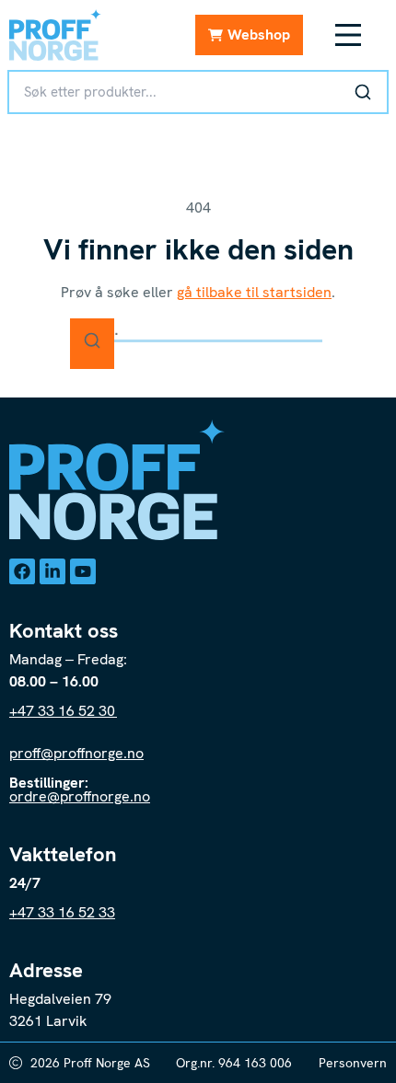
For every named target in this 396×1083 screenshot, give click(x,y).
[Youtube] (83, 571)
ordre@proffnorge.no (79, 796)
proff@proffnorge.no (76, 753)
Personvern (353, 1062)
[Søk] (363, 92)
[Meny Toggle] (348, 35)
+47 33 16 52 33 (62, 912)
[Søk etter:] (198, 329)
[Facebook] (22, 571)
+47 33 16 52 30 (63, 710)
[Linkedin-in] (52, 571)
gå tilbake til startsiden (254, 292)
